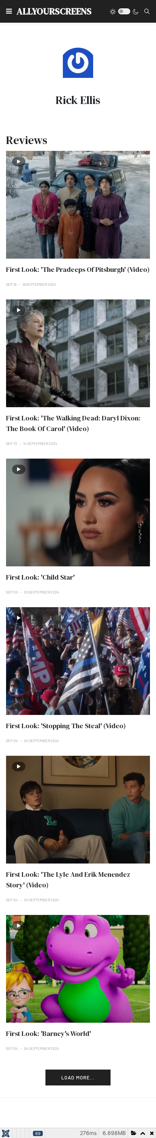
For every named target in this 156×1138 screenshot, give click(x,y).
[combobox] (147, 11)
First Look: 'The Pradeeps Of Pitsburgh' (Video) (78, 269)
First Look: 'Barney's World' (48, 1033)
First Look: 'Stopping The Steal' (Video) (66, 725)
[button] (9, 11)
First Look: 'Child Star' (40, 577)
